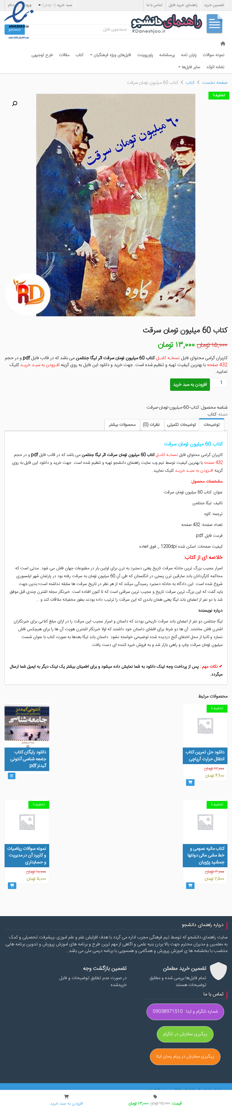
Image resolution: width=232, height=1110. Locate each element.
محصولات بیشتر (122, 425)
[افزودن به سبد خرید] (190, 782)
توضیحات (212, 425)
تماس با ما (155, 5)
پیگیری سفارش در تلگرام (185, 1034)
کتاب (79, 55)
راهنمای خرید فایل (183, 5)
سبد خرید (57, 5)
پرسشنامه (167, 55)
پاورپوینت (145, 55)
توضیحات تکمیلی (181, 425)
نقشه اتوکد (215, 67)
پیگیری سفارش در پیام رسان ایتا (185, 1056)
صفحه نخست (214, 83)
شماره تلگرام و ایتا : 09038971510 (185, 1011)
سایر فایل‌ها (190, 67)
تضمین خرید (214, 5)
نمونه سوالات (213, 55)
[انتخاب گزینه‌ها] (11, 776)
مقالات (64, 55)
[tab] (211, 424)
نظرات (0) (151, 425)
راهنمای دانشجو (179, 25)
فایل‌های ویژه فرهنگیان (111, 55)
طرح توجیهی (42, 55)
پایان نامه (189, 55)
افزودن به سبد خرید (190, 384)
